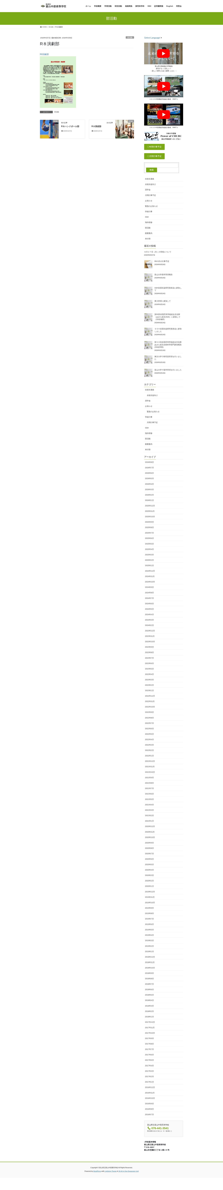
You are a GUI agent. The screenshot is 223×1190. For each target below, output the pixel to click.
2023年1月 (149, 690)
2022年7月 (149, 723)
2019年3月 (149, 940)
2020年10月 (150, 837)
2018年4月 (149, 1000)
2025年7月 (149, 533)
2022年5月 (149, 734)
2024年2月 (149, 625)
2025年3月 (149, 555)
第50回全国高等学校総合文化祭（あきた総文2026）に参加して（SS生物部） (167, 316)
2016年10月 (150, 1098)
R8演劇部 (44, 54)
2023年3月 (149, 680)
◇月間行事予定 (154, 156)
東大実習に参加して (162, 301)
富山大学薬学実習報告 (163, 275)
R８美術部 (96, 126)
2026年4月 (149, 484)
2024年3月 (149, 620)
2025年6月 (149, 538)
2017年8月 (149, 1044)
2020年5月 (149, 864)
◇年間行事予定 (154, 147)
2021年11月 (150, 767)
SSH (147, 217)
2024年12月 (150, 571)
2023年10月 (150, 642)
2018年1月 (149, 1017)
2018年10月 (150, 968)
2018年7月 (149, 984)
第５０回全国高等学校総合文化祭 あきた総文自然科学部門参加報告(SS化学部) (168, 344)
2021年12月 (150, 761)
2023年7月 (149, 658)
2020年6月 (149, 859)
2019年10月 (150, 903)
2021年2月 (149, 815)
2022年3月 (149, 745)
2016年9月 (149, 1104)
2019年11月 (150, 897)
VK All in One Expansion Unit (128, 1171)
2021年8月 (149, 783)
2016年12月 (150, 1087)
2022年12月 (150, 696)
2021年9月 (149, 778)
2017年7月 (149, 1049)
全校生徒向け (150, 184)
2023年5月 (149, 669)
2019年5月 (149, 930)
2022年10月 (150, 707)
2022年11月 (150, 701)
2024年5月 (149, 609)
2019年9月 (149, 908)
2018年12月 (150, 957)
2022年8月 (149, 718)
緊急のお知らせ (151, 206)
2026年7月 (149, 468)
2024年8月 (149, 593)
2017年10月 (150, 1033)
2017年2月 (149, 1076)
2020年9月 (149, 843)
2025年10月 (150, 517)
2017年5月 (149, 1060)
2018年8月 (149, 979)
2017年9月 (149, 1038)
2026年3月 (149, 489)
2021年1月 (149, 821)
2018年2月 (149, 1011)
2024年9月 (149, 587)
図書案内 (148, 233)
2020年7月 (149, 854)
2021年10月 (150, 772)
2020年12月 (150, 826)
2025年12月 (150, 506)
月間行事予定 (150, 195)
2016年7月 (149, 1114)
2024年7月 (149, 598)
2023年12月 (150, 631)
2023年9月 (149, 647)
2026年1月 (149, 500)
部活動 (129, 37)
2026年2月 (149, 495)
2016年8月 (149, 1109)
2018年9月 (149, 973)
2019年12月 (150, 892)
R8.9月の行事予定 (161, 261)
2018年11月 (150, 962)
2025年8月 (149, 527)
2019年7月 (149, 919)
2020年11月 (150, 832)
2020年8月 (149, 848)
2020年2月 (149, 881)
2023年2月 (149, 685)
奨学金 (147, 190)
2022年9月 (149, 712)
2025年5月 (149, 544)
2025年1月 (149, 565)
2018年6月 (149, 989)
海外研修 (148, 222)
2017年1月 (149, 1082)
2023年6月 (149, 663)
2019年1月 (149, 951)
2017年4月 (149, 1066)
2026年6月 (149, 473)
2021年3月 (149, 810)
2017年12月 (150, 1022)
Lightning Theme (111, 1171)
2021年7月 (149, 788)
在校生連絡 (149, 179)
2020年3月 (149, 875)
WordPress (97, 1171)
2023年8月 (149, 652)
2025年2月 (149, 560)
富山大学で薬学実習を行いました (168, 370)
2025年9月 (149, 522)
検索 (152, 170)
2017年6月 (149, 1055)
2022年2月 (149, 750)
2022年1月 (149, 756)
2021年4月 (149, 805)
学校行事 (148, 211)
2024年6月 (149, 604)
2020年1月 (149, 886)
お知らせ (148, 201)
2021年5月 (149, 799)
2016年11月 (150, 1093)
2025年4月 (149, 549)
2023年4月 (149, 674)
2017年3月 (149, 1071)
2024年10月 (150, 582)
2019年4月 (149, 935)
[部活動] (49, 129)
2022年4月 (149, 739)
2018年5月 (149, 995)
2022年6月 (149, 729)
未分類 (147, 239)
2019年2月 (149, 946)
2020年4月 (149, 870)
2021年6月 (149, 794)
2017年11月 (150, 1028)
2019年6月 (149, 924)
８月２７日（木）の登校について (157, 252)
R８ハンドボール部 (70, 126)
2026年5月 (149, 478)
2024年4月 (149, 614)
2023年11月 (150, 636)
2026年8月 (149, 462)
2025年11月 (150, 511)
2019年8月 (149, 913)
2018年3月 (149, 1006)
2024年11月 (150, 576)
